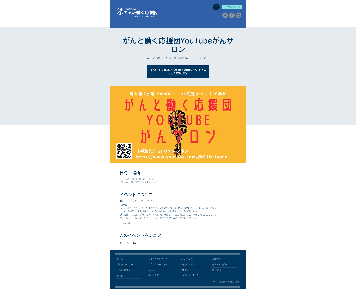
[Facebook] (232, 15)
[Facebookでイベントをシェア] (120, 243)
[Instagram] (238, 15)
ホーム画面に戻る (178, 73)
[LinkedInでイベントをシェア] (134, 243)
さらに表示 (125, 223)
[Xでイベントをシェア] (127, 243)
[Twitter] (225, 15)
